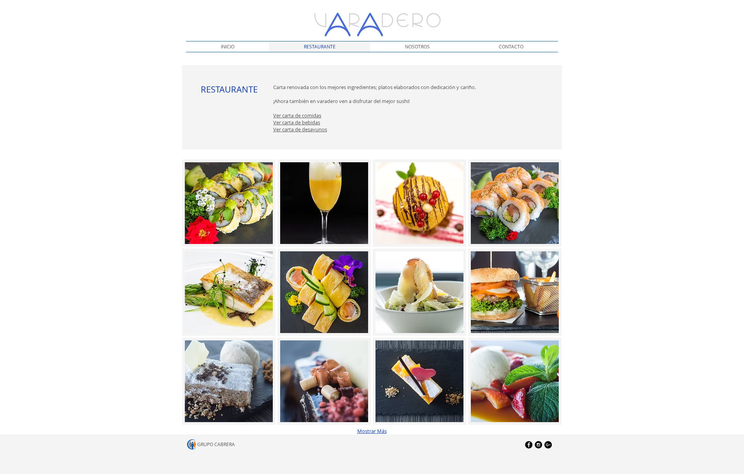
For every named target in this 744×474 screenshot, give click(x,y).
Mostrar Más (372, 431)
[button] (229, 203)
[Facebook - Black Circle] (528, 444)
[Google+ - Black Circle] (548, 444)
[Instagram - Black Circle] (538, 444)
